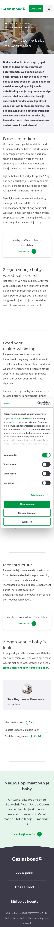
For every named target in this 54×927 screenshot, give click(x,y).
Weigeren (27, 521)
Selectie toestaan (27, 513)
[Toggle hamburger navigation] (48, 8)
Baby (31, 722)
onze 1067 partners (21, 418)
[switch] (46, 464)
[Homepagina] (13, 8)
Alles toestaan (27, 504)
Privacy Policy (19, 918)
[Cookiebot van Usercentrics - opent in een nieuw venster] (38, 403)
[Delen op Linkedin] (35, 736)
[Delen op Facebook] (31, 736)
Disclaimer (33, 918)
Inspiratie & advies (20, 23)
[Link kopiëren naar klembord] (39, 736)
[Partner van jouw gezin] (6, 23)
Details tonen (37, 495)
